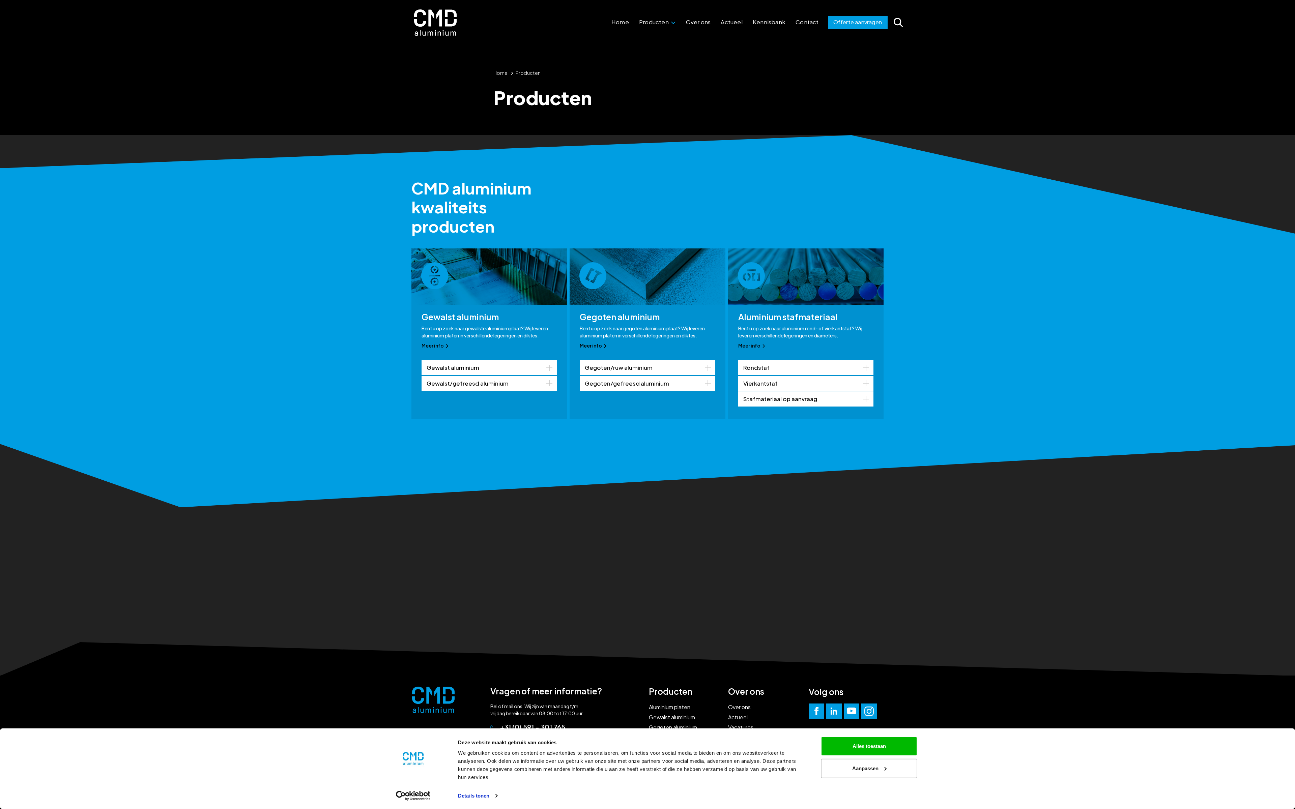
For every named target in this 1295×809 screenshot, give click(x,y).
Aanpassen (865, 768)
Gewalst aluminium (453, 367)
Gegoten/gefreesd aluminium (627, 383)
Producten (654, 22)
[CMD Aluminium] (435, 22)
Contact (807, 22)
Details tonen (473, 796)
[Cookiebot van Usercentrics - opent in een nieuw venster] (413, 796)
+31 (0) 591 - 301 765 (532, 727)
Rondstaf (756, 367)
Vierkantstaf (760, 383)
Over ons (698, 22)
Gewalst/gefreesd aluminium (468, 383)
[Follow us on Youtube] (851, 711)
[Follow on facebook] (816, 711)
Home (620, 22)
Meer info (433, 345)
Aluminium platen (669, 707)
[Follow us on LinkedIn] (834, 711)
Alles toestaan (869, 746)
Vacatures (740, 727)
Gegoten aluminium (673, 727)
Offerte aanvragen (857, 22)
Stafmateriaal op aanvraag (780, 398)
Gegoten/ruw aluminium (619, 367)
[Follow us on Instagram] (869, 711)
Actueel (731, 22)
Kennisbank (769, 22)
